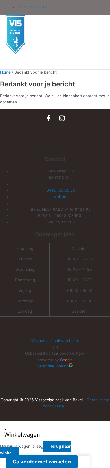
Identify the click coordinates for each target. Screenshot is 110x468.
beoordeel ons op (53, 366)
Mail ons (60, 196)
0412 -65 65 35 (61, 190)
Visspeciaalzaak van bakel (55, 340)
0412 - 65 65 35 (32, 7)
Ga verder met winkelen (41, 462)
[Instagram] (62, 120)
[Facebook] (48, 120)
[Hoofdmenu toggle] (18, 62)
